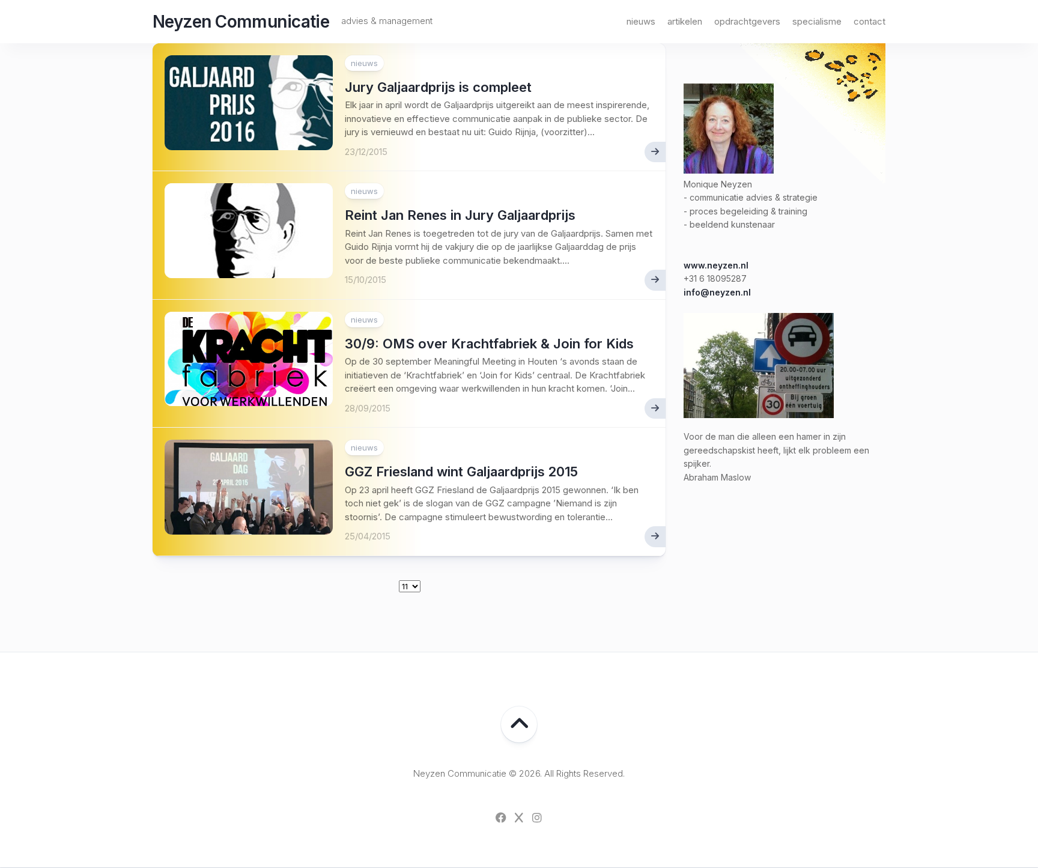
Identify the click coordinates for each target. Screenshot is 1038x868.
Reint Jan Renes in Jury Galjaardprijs (460, 215)
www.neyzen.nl (716, 265)
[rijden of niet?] (759, 415)
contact (869, 21)
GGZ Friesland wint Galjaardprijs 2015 (461, 471)
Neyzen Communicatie (241, 21)
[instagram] (537, 817)
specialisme (817, 21)
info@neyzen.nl (717, 292)
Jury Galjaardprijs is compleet (438, 87)
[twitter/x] (519, 817)
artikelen (684, 21)
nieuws (641, 21)
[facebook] (501, 817)
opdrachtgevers (747, 21)
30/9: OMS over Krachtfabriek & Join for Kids (489, 343)
